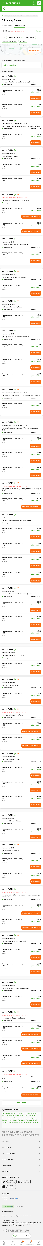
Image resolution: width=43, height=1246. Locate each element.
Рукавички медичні (31, 16)
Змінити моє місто (9, 65)
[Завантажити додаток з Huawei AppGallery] (9, 1187)
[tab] (19, 26)
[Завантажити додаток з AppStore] (23, 1182)
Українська (7, 1206)
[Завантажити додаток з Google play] (9, 1182)
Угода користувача (7, 1211)
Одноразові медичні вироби (14, 16)
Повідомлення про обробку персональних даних (16, 1216)
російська (19, 1206)
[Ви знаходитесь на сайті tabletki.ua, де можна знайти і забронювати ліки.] (11, 3)
